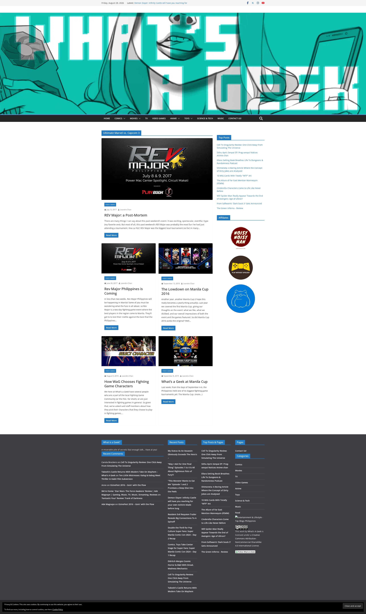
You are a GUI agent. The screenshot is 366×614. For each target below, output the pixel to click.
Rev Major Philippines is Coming (123, 291)
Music (221, 118)
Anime (173, 118)
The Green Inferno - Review (230, 208)
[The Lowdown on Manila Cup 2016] (186, 258)
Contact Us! (234, 118)
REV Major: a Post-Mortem (125, 215)
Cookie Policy (57, 609)
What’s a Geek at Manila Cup (184, 381)
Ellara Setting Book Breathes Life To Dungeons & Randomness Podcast (215, 477)
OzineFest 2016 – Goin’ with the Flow (128, 485)
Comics (118, 118)
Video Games (159, 118)
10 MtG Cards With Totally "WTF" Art (234, 175)
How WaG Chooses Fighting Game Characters (126, 383)
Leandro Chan (125, 209)
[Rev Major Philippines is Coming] (129, 258)
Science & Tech (205, 118)
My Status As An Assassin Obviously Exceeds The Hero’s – (182, 454)
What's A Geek (254, 531)
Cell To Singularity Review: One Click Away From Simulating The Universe (180, 578)
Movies (134, 118)
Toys (186, 118)
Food (237, 512)
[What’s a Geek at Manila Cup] (186, 351)
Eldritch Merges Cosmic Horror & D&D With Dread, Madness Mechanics (181, 565)
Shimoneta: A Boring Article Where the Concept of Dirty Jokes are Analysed (214, 490)
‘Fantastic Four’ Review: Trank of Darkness (122, 498)
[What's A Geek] (183, 14)
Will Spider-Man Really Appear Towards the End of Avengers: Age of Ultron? (214, 532)
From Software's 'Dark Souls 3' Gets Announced (239, 203)
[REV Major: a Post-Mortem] (157, 169)
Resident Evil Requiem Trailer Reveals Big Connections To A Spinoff (182, 518)
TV (146, 118)
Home (107, 118)
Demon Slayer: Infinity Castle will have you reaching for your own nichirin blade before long (160, 4)
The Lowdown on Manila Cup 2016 (184, 291)
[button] (123, 118)
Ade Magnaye (108, 504)
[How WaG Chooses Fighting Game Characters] (129, 351)
